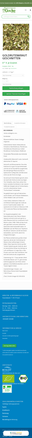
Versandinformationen (7, 354)
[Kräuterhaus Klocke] (9, 10)
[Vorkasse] (9, 111)
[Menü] (25, 10)
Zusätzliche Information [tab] (19, 123)
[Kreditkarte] (21, 104)
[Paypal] (9, 104)
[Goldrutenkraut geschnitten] (16, 37)
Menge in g (4, 78)
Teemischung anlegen (16, 88)
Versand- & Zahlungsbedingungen (10, 335)
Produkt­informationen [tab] (9, 127)
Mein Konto (5, 330)
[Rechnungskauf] (21, 111)
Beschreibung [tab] (7, 123)
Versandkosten (14, 68)
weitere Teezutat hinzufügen (16, 94)
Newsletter (5, 338)
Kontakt (4, 333)
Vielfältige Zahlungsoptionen (10, 404)
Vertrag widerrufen (9, 346)
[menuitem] (25, 10)
